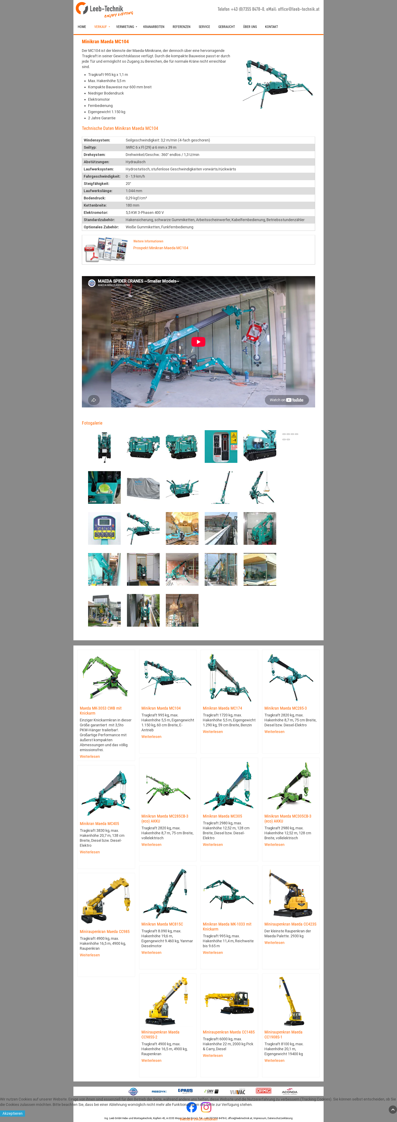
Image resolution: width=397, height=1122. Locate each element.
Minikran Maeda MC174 (222, 708)
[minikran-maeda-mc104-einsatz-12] (143, 610)
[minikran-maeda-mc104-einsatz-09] (221, 569)
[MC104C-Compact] (182, 446)
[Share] (288, 434)
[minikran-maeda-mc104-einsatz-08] (182, 569)
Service (204, 27)
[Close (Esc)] (284, 434)
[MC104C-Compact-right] (143, 446)
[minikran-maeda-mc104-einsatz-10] (260, 569)
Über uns (250, 27)
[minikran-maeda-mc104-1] (143, 528)
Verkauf (100, 27)
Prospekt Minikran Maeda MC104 (160, 248)
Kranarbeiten (153, 27)
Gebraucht (226, 27)
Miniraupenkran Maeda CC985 (105, 931)
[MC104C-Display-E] (221, 446)
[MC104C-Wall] (260, 487)
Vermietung (125, 27)
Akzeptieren (12, 1113)
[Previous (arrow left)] (284, 439)
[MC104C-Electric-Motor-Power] (260, 446)
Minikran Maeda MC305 (222, 816)
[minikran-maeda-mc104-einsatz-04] (260, 528)
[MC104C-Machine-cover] (143, 487)
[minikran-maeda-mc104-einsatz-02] (182, 528)
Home (82, 27)
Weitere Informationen (198, 1119)
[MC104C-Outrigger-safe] (182, 487)
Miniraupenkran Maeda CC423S (290, 924)
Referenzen (181, 27)
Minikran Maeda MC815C (162, 924)
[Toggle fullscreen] (292, 434)
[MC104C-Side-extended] (221, 487)
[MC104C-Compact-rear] (104, 446)
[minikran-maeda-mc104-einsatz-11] (104, 610)
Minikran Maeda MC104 (161, 708)
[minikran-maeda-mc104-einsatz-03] (221, 528)
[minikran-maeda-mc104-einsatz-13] (182, 610)
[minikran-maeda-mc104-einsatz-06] (104, 569)
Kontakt (271, 27)
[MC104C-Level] (104, 487)
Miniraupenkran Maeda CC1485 (229, 1032)
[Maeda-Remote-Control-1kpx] (104, 528)
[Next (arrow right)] (288, 439)
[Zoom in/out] (296, 434)
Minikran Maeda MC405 (99, 823)
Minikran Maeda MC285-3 (285, 708)
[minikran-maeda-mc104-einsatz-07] (143, 569)
